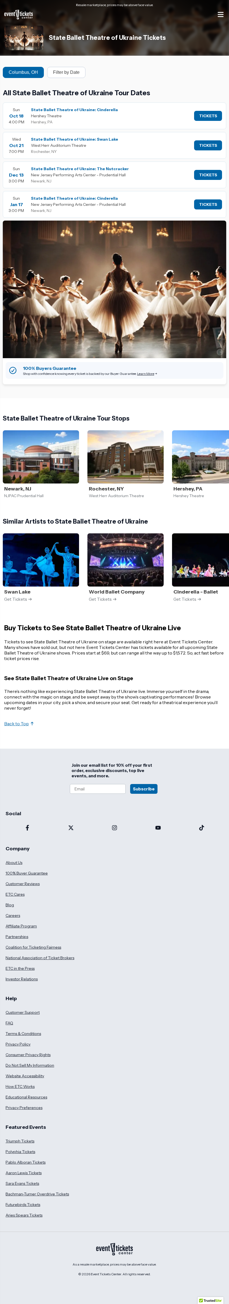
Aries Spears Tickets (24, 1215)
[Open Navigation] (220, 14)
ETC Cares (15, 894)
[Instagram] (114, 828)
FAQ (9, 1022)
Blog (10, 904)
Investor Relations (22, 978)
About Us (14, 862)
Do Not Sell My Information (30, 1065)
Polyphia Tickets (20, 1151)
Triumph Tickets (20, 1141)
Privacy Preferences (24, 1107)
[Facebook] (27, 828)
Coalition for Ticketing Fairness (33, 947)
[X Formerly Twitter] (71, 828)
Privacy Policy (18, 1044)
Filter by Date (66, 72)
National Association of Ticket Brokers (40, 957)
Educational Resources (26, 1097)
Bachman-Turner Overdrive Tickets (37, 1193)
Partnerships (17, 936)
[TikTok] (201, 828)
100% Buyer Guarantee (27, 873)
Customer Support (23, 1012)
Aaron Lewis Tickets (24, 1172)
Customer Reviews (23, 883)
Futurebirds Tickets (23, 1204)
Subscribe (144, 789)
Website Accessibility (25, 1075)
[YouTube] (158, 828)
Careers (13, 915)
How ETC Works (20, 1086)
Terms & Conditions (23, 1033)
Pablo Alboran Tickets (26, 1162)
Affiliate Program (21, 926)
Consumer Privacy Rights (28, 1054)
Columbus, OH (23, 72)
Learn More (145, 374)
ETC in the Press (20, 968)
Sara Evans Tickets (22, 1183)
